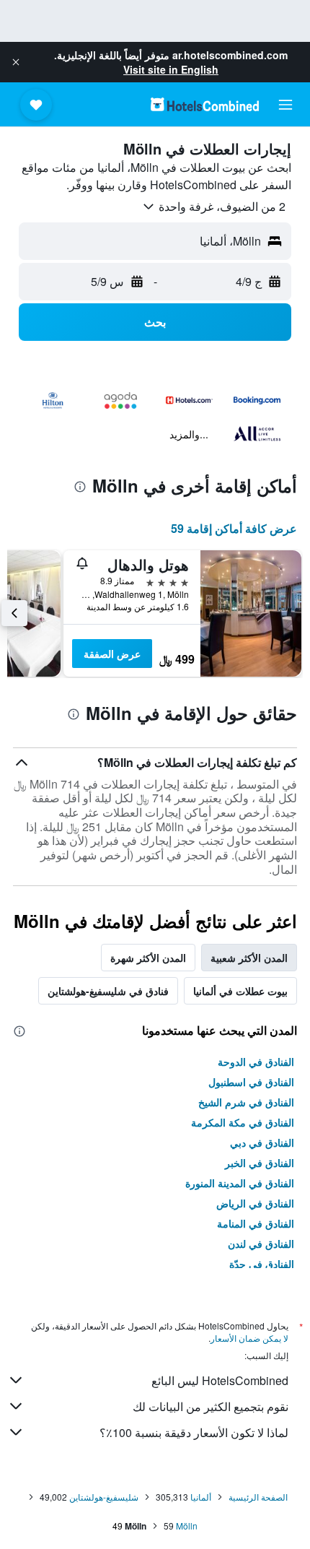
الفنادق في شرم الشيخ (246, 1102)
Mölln (187, 1525)
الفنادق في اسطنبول (251, 1082)
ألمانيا (200, 1497)
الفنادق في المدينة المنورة (239, 1183)
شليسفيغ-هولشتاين (103, 1497)
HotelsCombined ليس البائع (219, 1380)
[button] (16, 62)
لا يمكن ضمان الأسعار (249, 1338)
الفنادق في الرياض (255, 1203)
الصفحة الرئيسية (258, 1497)
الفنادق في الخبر (259, 1162)
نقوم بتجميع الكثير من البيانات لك (210, 1406)
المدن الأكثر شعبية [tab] (249, 957)
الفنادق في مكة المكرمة (242, 1122)
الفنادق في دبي (262, 1142)
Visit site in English (170, 69)
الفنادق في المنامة (255, 1223)
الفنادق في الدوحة (256, 1061)
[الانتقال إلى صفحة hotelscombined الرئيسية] (205, 104)
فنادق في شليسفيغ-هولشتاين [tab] (108, 991)
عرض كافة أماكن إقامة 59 (234, 528)
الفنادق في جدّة (261, 1264)
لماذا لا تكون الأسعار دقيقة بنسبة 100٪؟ (193, 1432)
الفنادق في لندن (261, 1243)
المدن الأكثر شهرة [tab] (148, 957)
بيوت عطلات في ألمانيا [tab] (240, 991)
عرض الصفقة (112, 653)
